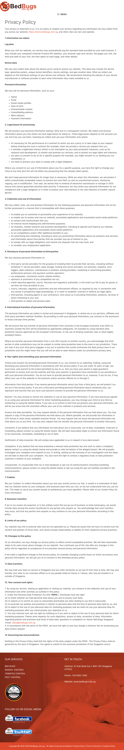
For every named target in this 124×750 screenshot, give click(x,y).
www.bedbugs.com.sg (84, 681)
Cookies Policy (108, 746)
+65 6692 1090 (79, 675)
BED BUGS (10, 666)
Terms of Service (93, 746)
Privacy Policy (79, 746)
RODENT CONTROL (14, 670)
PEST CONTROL (13, 677)
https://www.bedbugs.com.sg (43, 32)
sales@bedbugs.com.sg (23, 622)
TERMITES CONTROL (15, 673)
